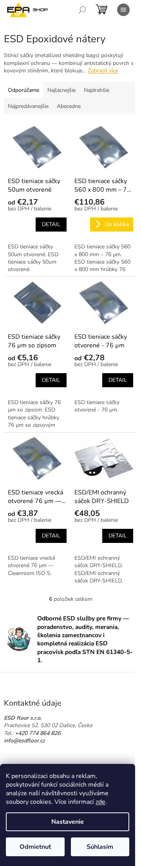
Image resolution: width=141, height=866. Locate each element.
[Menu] (123, 10)
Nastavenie (67, 821)
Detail (51, 224)
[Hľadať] (82, 10)
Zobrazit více (103, 70)
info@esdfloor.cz (24, 740)
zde (100, 802)
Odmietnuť (35, 847)
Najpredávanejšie (28, 106)
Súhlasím (100, 847)
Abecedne (69, 106)
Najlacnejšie (61, 90)
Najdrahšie (96, 90)
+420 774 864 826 (37, 733)
